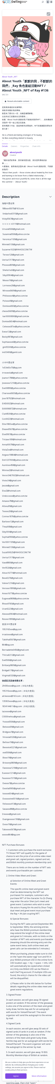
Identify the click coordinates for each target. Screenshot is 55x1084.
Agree (16, 1076)
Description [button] (11, 197)
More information (39, 1076)
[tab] (27, 197)
